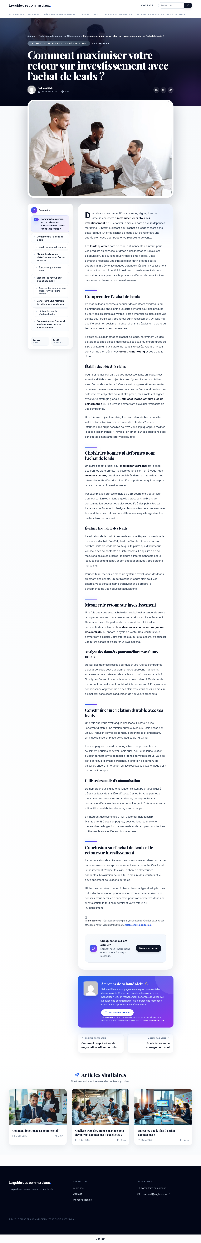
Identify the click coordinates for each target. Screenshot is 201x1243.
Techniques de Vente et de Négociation (161, 14)
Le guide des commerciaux (30, 5)
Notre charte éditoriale (138, 925)
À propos (78, 1188)
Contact (147, 5)
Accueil (31, 36)
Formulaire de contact (153, 1188)
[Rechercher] (188, 5)
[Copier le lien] (170, 90)
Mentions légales (82, 1199)
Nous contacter (148, 948)
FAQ (96, 14)
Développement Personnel (60, 14)
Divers (85, 14)
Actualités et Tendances (24, 14)
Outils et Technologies (117, 14)
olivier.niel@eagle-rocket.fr (156, 1194)
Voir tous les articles (119, 1012)
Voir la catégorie (101, 43)
